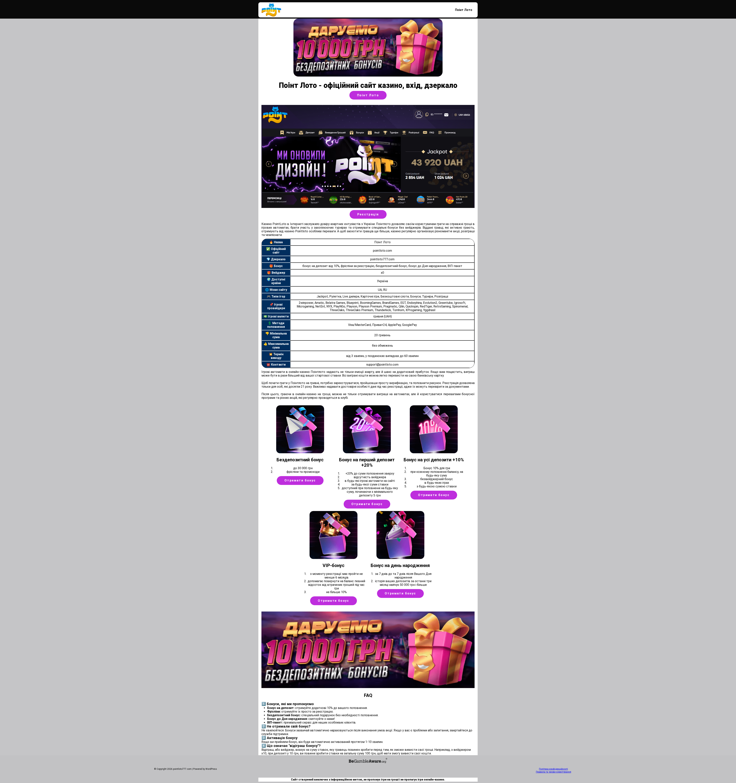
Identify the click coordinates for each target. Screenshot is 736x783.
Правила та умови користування (553, 772)
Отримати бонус (300, 480)
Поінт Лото (463, 10)
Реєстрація (368, 214)
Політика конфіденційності (553, 769)
